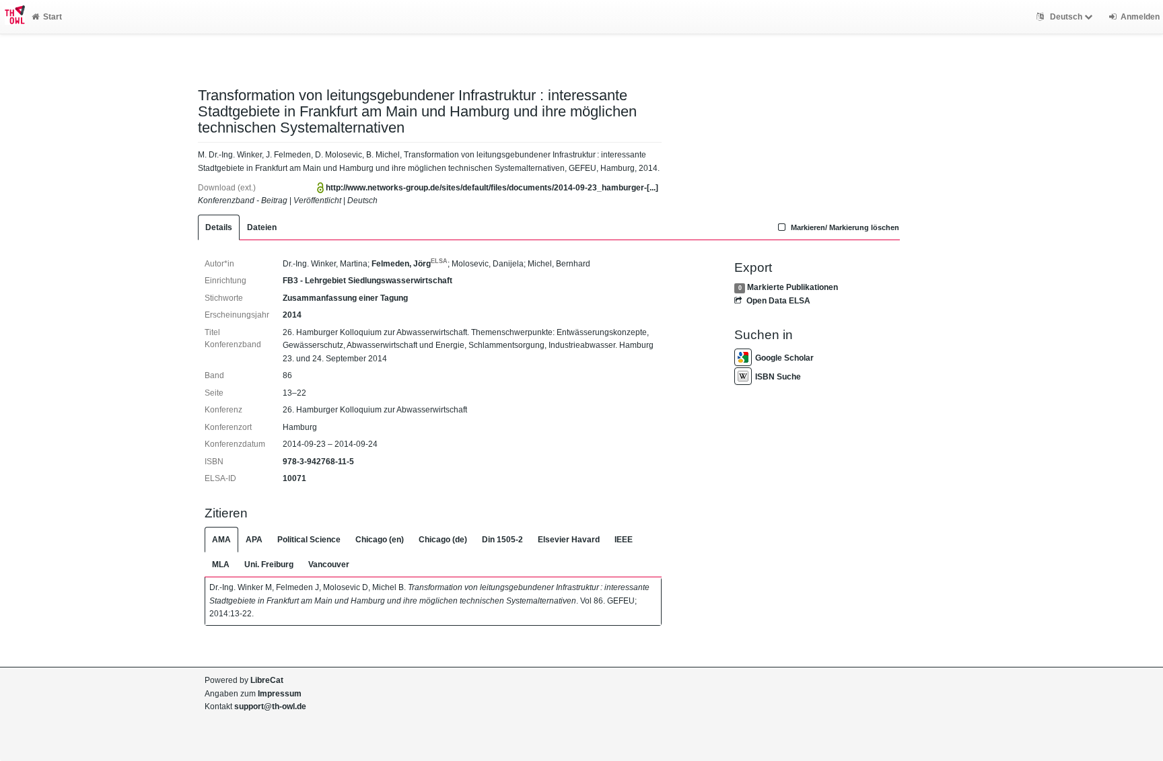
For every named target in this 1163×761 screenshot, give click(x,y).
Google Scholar (784, 358)
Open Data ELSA (778, 300)
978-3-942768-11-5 (318, 461)
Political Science (309, 539)
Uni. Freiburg (268, 564)
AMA (221, 539)
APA (254, 539)
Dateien (262, 227)
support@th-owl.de (270, 706)
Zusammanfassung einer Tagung (345, 298)
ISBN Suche (778, 377)
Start (52, 17)
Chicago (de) (443, 539)
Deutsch (1066, 17)
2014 (292, 315)
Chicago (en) (379, 539)
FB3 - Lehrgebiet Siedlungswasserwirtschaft (367, 280)
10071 (294, 478)
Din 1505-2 (502, 539)
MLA (221, 564)
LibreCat (266, 680)
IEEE (623, 539)
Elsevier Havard (569, 539)
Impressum (280, 693)
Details (218, 227)
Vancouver (328, 564)
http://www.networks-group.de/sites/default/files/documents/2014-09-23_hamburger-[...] (492, 187)
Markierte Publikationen (792, 287)
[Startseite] (12, 17)
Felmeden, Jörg (410, 263)
